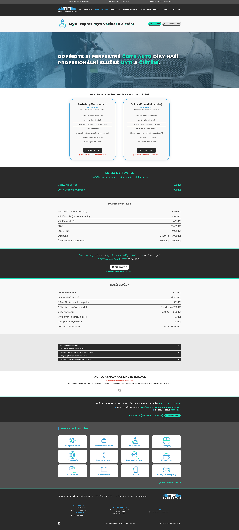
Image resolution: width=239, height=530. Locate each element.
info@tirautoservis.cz (161, 512)
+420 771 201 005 (170, 403)
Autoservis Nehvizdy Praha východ (119, 523)
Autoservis (84, 9)
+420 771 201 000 (80, 515)
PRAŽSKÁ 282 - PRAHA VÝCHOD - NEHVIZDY (161, 407)
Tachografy (145, 9)
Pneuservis (115, 9)
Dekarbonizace (130, 9)
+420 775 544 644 (80, 507)
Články (165, 9)
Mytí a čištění (101, 9)
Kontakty (175, 9)
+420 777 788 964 (80, 510)
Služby (156, 9)
